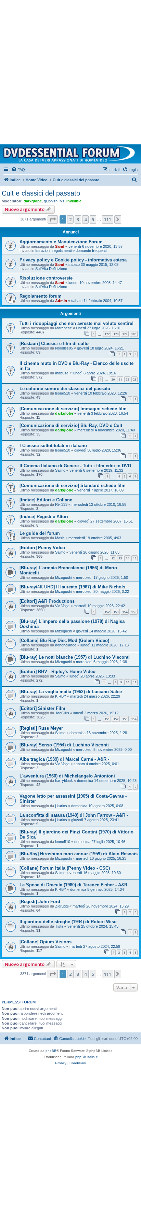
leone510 (62, 393)
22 (127, 379)
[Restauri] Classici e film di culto (54, 343)
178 (115, 334)
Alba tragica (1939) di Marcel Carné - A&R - (64, 759)
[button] (53, 219)
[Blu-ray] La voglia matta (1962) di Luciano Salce (71, 691)
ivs (62, 201)
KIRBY (60, 696)
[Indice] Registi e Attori (44, 516)
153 (115, 612)
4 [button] (85, 219)
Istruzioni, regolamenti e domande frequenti (70, 250)
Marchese (63, 328)
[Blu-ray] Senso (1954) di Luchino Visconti (64, 744)
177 (107, 334)
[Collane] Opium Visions (46, 941)
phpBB (51, 1051)
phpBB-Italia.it (86, 1057)
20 (113, 379)
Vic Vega (62, 606)
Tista (59, 926)
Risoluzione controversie (46, 278)
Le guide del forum (40, 533)
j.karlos (61, 806)
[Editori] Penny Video (42, 547)
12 (113, 558)
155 (133, 612)
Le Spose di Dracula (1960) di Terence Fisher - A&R (73, 884)
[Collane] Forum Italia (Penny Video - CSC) (65, 868)
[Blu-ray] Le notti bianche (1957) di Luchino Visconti (75, 657)
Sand (59, 246)
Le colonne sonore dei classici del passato (65, 388)
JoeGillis (62, 713)
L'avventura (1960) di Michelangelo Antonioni (67, 776)
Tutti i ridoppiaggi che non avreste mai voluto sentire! (76, 323)
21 (120, 379)
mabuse (61, 373)
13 (120, 558)
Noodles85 (64, 348)
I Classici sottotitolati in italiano (53, 445)
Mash (59, 538)
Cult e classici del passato (41, 193)
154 (124, 612)
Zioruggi (61, 906)
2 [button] (70, 219)
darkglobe (33, 201)
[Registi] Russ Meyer (41, 728)
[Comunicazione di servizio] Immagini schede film (73, 408)
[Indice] (70, 154)
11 (134, 682)
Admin (61, 301)
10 (127, 682)
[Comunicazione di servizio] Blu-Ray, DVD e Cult (71, 425)
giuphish (50, 201)
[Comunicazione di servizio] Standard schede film (73, 485)
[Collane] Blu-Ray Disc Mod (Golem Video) (64, 640)
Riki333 (61, 504)
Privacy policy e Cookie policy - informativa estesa (73, 259)
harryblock (64, 781)
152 (107, 612)
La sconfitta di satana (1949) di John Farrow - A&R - (74, 815)
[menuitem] (18, 170)
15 (134, 558)
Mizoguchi (63, 577)
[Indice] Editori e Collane (46, 499)
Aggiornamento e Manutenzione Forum (61, 241)
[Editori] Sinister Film (42, 708)
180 (133, 334)
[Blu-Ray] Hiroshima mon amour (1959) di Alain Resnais (79, 853)
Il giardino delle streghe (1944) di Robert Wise (68, 921)
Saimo (60, 470)
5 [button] (93, 219)
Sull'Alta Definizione (51, 269)
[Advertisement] (70, 70)
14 (127, 558)
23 (134, 379)
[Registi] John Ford (40, 901)
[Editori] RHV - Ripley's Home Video (57, 671)
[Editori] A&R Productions (47, 601)
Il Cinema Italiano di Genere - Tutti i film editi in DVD (75, 465)
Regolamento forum (41, 296)
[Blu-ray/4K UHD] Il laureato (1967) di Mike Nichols (72, 586)
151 (107, 719)
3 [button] (78, 219)
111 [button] (107, 219)
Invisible (73, 201)
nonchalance (65, 645)
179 (124, 334)
